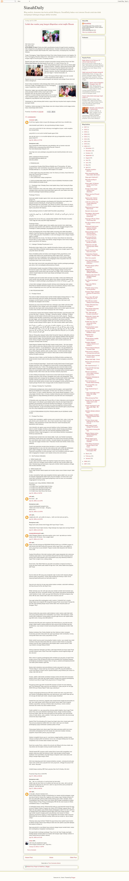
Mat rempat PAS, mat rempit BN (91, 385)
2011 (85, 141)
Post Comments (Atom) (54, 863)
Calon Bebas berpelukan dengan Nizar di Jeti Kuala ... (92, 445)
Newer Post (28, 857)
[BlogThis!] (49, 112)
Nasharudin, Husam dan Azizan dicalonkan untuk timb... (92, 318)
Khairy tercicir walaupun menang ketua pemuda (92, 352)
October (88, 153)
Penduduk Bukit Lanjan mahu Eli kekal (91, 327)
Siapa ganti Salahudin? (91, 177)
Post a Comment (31, 850)
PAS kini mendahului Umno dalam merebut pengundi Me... (92, 373)
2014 (85, 134)
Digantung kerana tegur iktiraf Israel (91, 207)
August (88, 158)
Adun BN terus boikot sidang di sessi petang (92, 301)
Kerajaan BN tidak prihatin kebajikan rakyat (92, 331)
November (89, 150)
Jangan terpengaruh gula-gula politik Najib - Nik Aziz (92, 407)
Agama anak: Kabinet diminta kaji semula (91, 198)
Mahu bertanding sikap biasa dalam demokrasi (92, 174)
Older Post (73, 857)
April (87, 167)
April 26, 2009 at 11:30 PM (36, 511)
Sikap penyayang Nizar (91, 398)
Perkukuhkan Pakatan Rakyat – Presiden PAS (92, 254)
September (89, 155)
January (88, 458)
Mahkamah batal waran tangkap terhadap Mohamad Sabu (91, 228)
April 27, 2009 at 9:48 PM (35, 788)
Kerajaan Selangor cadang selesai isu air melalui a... (92, 344)
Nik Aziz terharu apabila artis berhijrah (91, 339)
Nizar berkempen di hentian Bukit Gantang (92, 381)
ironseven (31, 120)
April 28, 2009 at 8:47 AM (35, 837)
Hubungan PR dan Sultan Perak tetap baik (92, 219)
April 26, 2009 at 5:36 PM (35, 493)
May (87, 165)
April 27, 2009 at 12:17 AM (36, 539)
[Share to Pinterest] (54, 112)
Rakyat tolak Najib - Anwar (92, 359)
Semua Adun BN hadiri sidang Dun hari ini (91, 297)
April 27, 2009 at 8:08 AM (35, 776)
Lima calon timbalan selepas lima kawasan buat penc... (92, 262)
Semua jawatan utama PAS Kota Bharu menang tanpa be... (91, 233)
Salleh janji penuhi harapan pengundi (92, 72)
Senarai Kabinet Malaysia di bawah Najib (92, 348)
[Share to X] (51, 112)
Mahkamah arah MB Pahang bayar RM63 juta (91, 246)
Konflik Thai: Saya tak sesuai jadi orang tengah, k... (91, 323)
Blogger (73, 877)
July (87, 160)
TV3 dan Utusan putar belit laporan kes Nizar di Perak (92, 421)
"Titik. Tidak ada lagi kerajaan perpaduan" (91, 313)
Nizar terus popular (90, 258)
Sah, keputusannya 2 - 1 (92, 365)
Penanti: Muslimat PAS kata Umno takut (91, 250)
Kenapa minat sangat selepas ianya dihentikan (91, 190)
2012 (85, 139)
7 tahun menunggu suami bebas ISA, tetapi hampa (92, 394)
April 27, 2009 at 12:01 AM (36, 530)
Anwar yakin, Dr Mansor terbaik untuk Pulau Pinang (92, 185)
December (89, 148)
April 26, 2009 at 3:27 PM (35, 140)
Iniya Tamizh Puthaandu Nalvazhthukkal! (92, 309)
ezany (30, 840)
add (30, 496)
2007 (85, 464)
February (88, 456)
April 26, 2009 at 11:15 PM (36, 500)
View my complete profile (89, 32)
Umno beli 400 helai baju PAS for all (92, 368)
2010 (85, 143)
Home (51, 857)
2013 (85, 136)
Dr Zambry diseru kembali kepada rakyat (92, 356)
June (87, 162)
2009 (85, 146)
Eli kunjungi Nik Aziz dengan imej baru (90, 237)
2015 (85, 132)
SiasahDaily (34, 7)
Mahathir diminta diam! (91, 211)
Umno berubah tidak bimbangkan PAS (91, 449)
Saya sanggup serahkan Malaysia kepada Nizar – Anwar (92, 416)
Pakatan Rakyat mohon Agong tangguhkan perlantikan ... (91, 434)
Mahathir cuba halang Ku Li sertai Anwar (96, 108)
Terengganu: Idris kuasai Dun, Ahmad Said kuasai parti (92, 215)
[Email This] (48, 112)
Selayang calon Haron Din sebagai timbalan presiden (92, 276)
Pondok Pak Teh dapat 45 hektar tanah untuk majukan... (92, 402)
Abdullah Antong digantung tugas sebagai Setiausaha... (92, 271)
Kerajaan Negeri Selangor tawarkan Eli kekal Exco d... (92, 293)
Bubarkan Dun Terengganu (89, 335)
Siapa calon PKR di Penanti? (90, 284)
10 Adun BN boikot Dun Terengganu (91, 305)
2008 (85, 461)
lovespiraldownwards (35, 533)
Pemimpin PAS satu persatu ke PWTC (90, 241)
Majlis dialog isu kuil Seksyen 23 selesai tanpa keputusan (91, 61)
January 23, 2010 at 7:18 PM (36, 846)
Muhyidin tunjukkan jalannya (90, 170)
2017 (85, 127)
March (88, 453)
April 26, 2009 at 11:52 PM (36, 519)
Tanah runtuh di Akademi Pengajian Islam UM (96, 83)
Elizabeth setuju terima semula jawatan (91, 288)
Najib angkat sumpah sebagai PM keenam (91, 426)
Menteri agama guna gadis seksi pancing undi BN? (91, 440)
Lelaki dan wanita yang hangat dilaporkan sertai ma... (91, 203)
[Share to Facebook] (53, 112)
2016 (85, 129)
